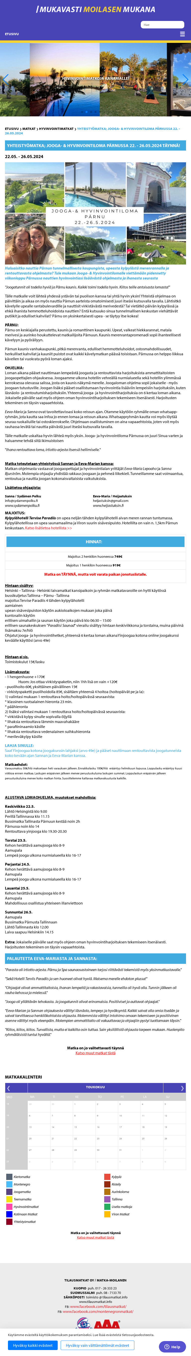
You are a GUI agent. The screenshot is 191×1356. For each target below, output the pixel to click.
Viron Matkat (120, 1214)
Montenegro (22, 1184)
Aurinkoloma (120, 1191)
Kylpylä (116, 1177)
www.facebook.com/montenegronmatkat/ (97, 1311)
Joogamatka (22, 1191)
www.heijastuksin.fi (108, 505)
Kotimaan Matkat (25, 1214)
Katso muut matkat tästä (96, 1052)
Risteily (116, 1184)
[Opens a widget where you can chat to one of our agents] (172, 1347)
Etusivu (12, 34)
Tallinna (117, 1199)
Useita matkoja (122, 1206)
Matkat (29, 128)
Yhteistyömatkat (25, 1221)
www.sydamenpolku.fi (22, 505)
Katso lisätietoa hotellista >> (48, 527)
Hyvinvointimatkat (56, 128)
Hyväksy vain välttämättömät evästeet (97, 1345)
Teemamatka (22, 1199)
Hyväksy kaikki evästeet (32, 1345)
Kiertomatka (22, 1177)
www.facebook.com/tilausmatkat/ (98, 1306)
